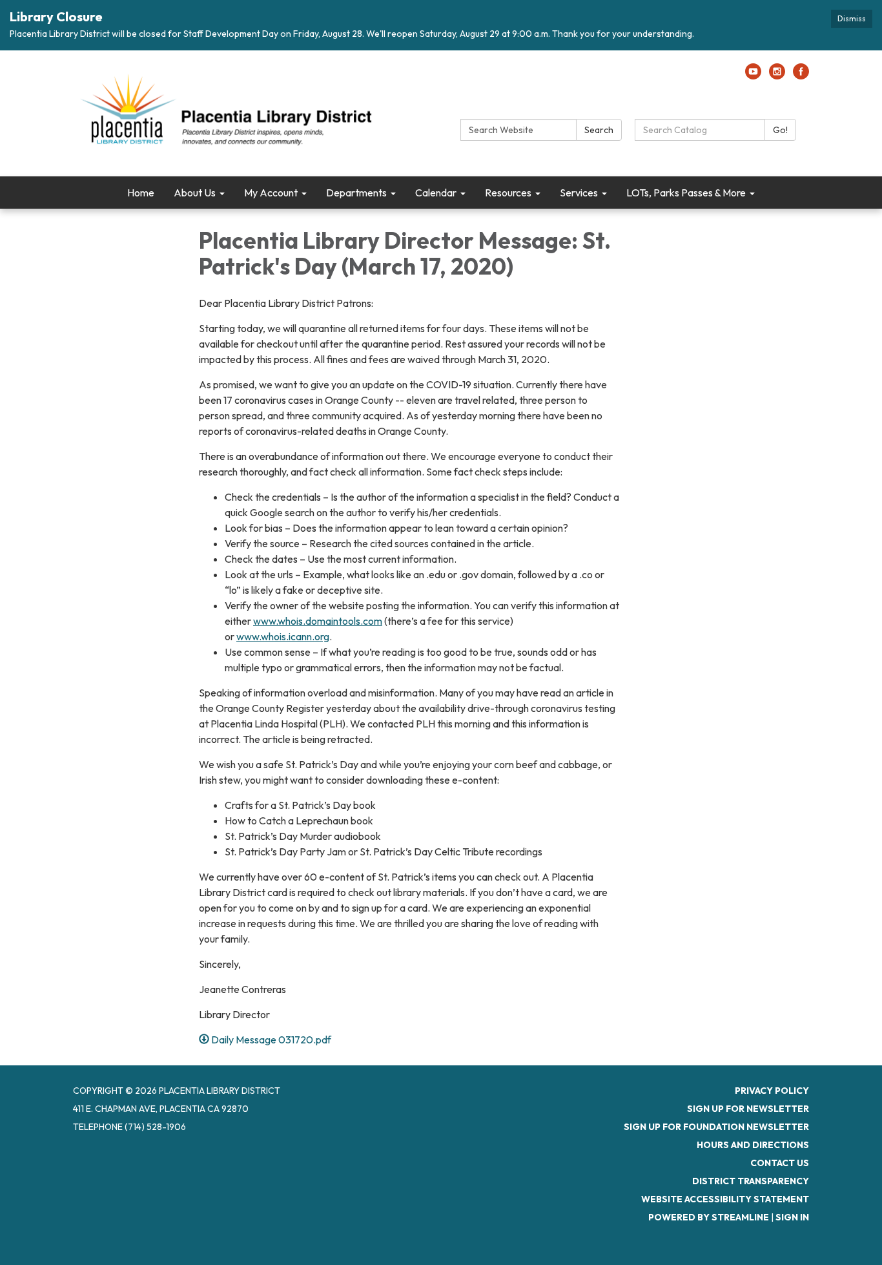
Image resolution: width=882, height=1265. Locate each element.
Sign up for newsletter (748, 1108)
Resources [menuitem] (508, 192)
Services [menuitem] (579, 192)
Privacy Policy (772, 1090)
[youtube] (753, 75)
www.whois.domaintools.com (317, 620)
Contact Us (779, 1163)
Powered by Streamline (708, 1217)
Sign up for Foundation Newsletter (716, 1127)
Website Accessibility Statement (725, 1199)
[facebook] (801, 75)
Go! (780, 130)
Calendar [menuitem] (435, 192)
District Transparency (750, 1181)
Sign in (792, 1217)
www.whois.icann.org (282, 636)
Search (598, 130)
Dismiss (851, 18)
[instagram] (777, 75)
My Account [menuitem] (271, 192)
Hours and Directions (753, 1145)
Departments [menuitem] (356, 192)
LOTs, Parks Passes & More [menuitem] (686, 192)
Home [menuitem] (140, 192)
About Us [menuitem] (195, 192)
